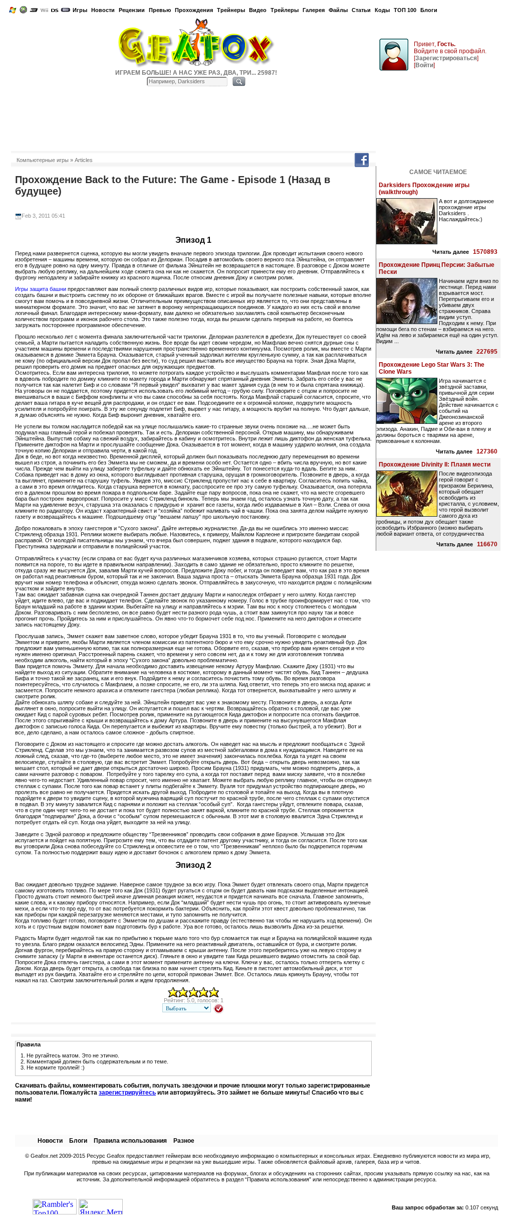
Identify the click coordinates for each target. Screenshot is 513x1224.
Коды (382, 10)
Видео (258, 10)
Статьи (361, 10)
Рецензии (132, 10)
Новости (103, 10)
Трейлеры (285, 10)
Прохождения (194, 10)
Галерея (314, 10)
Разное (183, 1140)
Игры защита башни (40, 289)
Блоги (428, 10)
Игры (80, 10)
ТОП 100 (405, 10)
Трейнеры (231, 10)
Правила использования (130, 1140)
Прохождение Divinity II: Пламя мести (434, 464)
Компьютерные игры (43, 160)
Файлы (338, 10)
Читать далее (450, 252)
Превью (160, 10)
